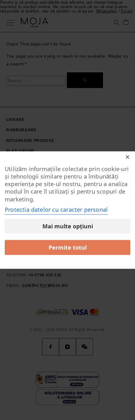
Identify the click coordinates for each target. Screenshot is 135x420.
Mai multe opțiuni (67, 226)
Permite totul (68, 247)
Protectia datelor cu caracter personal (56, 209)
